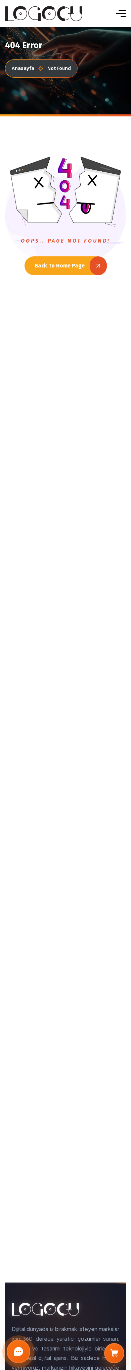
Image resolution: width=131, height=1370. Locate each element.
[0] (114, 1353)
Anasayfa (23, 68)
